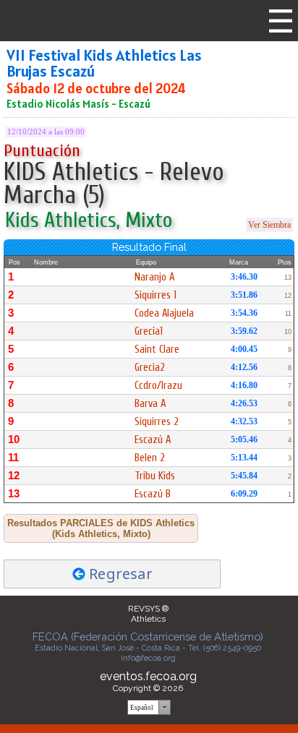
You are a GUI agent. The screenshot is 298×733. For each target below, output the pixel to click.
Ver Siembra (269, 225)
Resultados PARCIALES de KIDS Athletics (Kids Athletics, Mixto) (101, 528)
